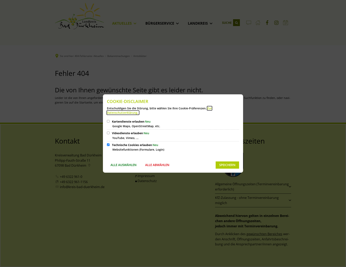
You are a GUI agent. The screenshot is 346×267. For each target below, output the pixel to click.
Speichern (227, 165)
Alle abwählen (157, 165)
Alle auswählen (124, 165)
